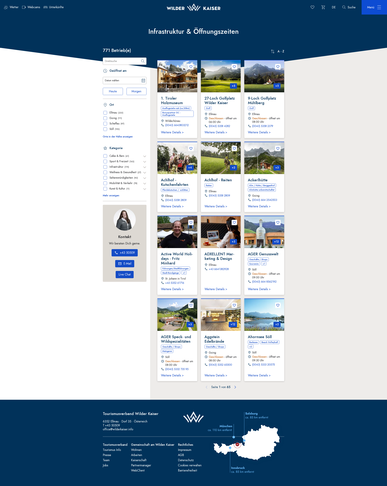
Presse (107, 455)
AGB (181, 455)
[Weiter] (235, 387)
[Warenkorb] (323, 7)
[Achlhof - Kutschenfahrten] (177, 158)
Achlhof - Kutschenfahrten (174, 182)
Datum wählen (112, 80)
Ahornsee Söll (260, 336)
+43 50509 (112, 425)
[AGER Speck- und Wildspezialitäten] (177, 315)
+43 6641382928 (219, 269)
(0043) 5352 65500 (220, 365)
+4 (190, 168)
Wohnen (136, 450)
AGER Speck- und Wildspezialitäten (176, 339)
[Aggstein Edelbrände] (221, 315)
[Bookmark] (191, 66)
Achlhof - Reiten (218, 180)
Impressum (184, 450)
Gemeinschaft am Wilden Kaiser (152, 445)
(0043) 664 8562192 (264, 282)
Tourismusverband (115, 445)
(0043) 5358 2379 (262, 126)
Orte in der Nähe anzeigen (118, 136)
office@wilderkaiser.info (118, 429)
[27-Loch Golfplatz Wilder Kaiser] (221, 76)
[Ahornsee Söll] (264, 315)
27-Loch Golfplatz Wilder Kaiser (220, 100)
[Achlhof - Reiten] (221, 158)
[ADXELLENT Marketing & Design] (221, 232)
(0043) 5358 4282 (219, 126)
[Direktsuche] (143, 61)
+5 (233, 86)
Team (106, 460)
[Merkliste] (312, 7)
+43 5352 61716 (174, 283)
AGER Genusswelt (263, 254)
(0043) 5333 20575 (263, 365)
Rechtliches (185, 445)
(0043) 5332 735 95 (177, 369)
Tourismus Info (112, 450)
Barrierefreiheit (187, 471)
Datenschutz (186, 460)
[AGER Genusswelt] (264, 232)
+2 (233, 168)
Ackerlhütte (258, 180)
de (334, 7)
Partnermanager (141, 465)
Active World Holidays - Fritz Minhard (177, 258)
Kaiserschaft (138, 460)
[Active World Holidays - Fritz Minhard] (177, 232)
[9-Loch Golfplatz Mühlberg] (264, 76)
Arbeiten (136, 455)
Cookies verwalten (190, 465)
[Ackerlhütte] (264, 158)
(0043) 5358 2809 (176, 200)
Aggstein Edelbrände (214, 339)
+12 (276, 242)
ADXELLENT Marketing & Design (219, 256)
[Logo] (193, 7)
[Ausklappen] (144, 156)
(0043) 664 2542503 (264, 200)
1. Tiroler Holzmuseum (172, 100)
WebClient (138, 471)
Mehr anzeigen (111, 195)
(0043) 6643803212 (177, 125)
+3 (277, 168)
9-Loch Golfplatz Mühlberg (262, 100)
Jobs (105, 465)
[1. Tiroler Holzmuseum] (177, 76)
